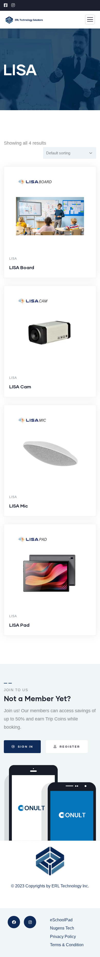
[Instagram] (30, 922)
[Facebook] (14, 922)
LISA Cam (20, 386)
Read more (53, 276)
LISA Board (21, 267)
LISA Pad (19, 625)
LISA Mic (18, 506)
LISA (13, 258)
